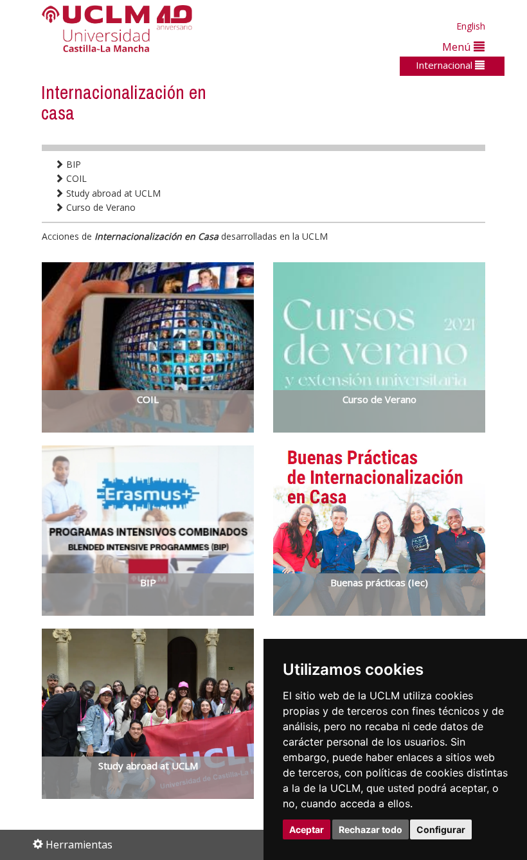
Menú (458, 46)
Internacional (445, 64)
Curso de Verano (100, 207)
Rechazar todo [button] (370, 829)
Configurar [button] (440, 829)
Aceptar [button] (306, 829)
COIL (75, 178)
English (470, 26)
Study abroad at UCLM (112, 193)
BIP (72, 164)
